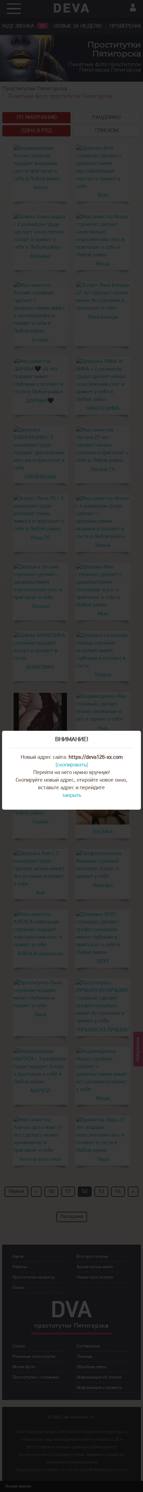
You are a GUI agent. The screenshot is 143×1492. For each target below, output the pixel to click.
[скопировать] (72, 765)
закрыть (71, 795)
